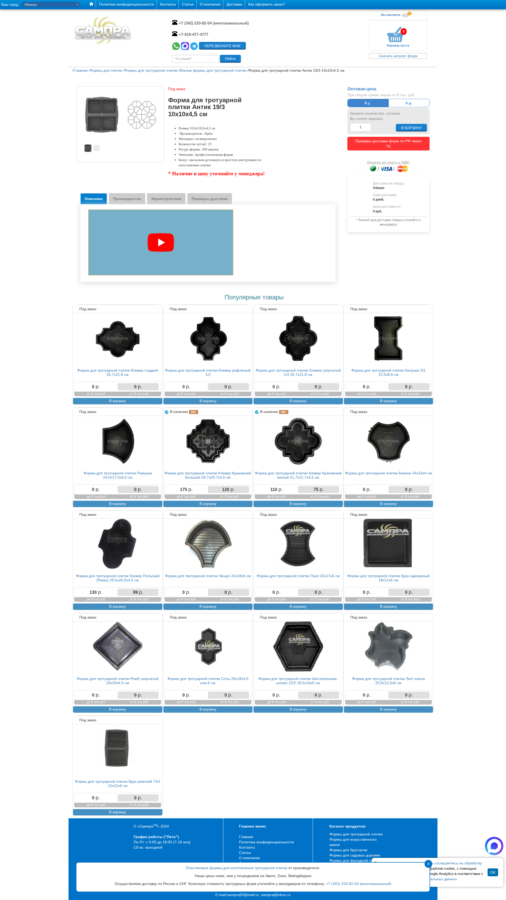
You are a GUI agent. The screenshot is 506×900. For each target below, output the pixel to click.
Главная (246, 837)
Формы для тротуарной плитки (356, 834)
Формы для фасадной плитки (355, 860)
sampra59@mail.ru (243, 895)
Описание (94, 199)
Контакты (247, 847)
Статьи (245, 852)
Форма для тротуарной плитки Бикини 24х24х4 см (388, 473)
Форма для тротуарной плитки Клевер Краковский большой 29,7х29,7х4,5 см (207, 475)
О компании (249, 858)
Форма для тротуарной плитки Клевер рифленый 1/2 (208, 372)
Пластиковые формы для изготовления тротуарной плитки (236, 868)
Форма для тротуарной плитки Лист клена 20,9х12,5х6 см (388, 681)
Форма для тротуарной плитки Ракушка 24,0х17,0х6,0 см (118, 475)
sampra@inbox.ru (276, 895)
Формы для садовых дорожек (354, 855)
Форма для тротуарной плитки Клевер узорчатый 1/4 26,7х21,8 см (298, 372)
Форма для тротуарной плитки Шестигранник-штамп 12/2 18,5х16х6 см (298, 681)
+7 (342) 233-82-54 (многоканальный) (358, 884)
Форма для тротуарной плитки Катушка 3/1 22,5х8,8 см (388, 372)
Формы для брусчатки (348, 850)
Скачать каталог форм (398, 56)
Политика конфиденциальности (266, 842)
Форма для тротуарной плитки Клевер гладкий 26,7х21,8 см (117, 372)
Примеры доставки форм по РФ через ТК (388, 143)
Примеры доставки (210, 199)
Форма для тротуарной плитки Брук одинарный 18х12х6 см (388, 578)
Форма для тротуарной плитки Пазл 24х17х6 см (298, 576)
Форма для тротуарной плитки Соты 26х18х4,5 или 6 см (208, 681)
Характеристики (166, 199)
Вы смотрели (391, 14)
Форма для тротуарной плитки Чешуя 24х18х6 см (208, 576)
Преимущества (127, 199)
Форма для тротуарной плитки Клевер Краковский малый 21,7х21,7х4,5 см (298, 475)
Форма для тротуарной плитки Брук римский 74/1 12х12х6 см (117, 783)
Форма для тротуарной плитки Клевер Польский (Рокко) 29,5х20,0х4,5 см (117, 578)
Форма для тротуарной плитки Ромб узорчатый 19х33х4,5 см (117, 681)
